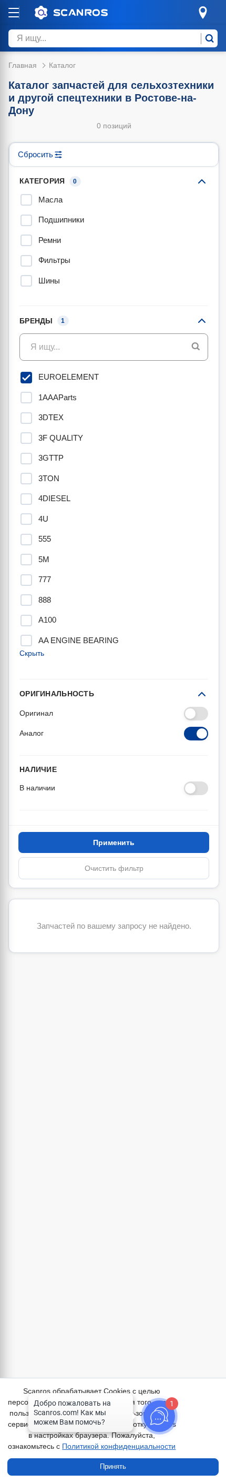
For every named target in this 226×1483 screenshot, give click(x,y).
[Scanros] (87, 12)
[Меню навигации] (13, 12)
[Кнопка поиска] (196, 347)
